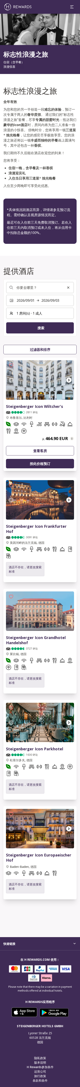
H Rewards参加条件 (40, 1067)
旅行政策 (40, 1076)
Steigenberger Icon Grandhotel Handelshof (36, 640)
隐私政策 (40, 1058)
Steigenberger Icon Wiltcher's (34, 406)
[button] (11, 365)
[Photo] (40, 611)
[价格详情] (72, 438)
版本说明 (40, 1062)
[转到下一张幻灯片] (68, 380)
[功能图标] (8, 425)
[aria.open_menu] (72, 7)
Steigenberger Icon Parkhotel (34, 748)
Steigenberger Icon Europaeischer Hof (38, 857)
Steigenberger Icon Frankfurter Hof (36, 529)
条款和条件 (40, 1080)
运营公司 (40, 1071)
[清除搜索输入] (68, 287)
